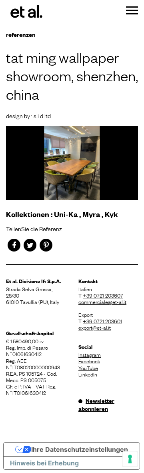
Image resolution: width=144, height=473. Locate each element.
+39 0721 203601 (102, 321)
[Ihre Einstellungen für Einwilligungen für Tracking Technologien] (130, 459)
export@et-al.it (94, 327)
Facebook (89, 361)
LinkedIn (87, 374)
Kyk (111, 214)
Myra (91, 214)
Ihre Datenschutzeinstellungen (79, 449)
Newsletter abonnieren (96, 405)
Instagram (89, 354)
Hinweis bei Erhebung (44, 463)
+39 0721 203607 (103, 295)
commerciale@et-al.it (102, 301)
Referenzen (21, 34)
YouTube (88, 367)
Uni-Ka (66, 214)
